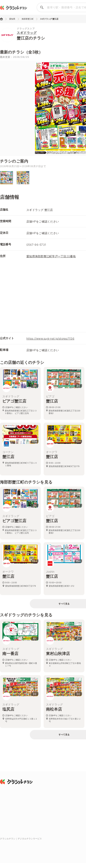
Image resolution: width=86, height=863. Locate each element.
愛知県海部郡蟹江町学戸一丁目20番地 (51, 256)
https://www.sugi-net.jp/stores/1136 (50, 338)
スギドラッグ (27, 33)
